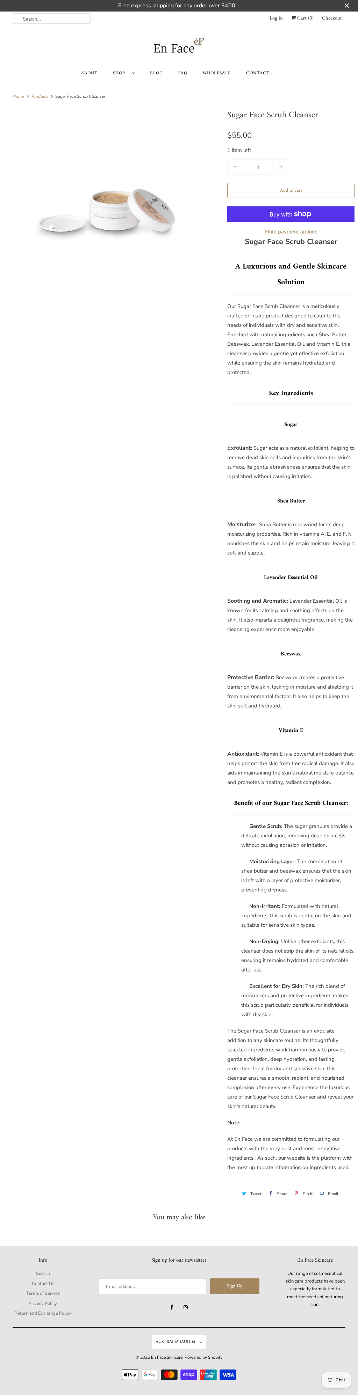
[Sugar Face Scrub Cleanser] (112, 181)
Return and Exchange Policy (42, 1313)
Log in (276, 18)
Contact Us (43, 1283)
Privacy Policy (43, 1303)
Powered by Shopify (203, 1357)
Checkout (332, 18)
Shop (121, 73)
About (89, 73)
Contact (258, 73)
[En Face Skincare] (179, 47)
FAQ (182, 73)
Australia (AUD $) (176, 1342)
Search (43, 1273)
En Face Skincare (166, 1357)
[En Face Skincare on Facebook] (172, 1307)
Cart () (305, 18)
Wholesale (217, 73)
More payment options (291, 231)
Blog (156, 73)
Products (40, 96)
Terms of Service (43, 1293)
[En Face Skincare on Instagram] (185, 1307)
